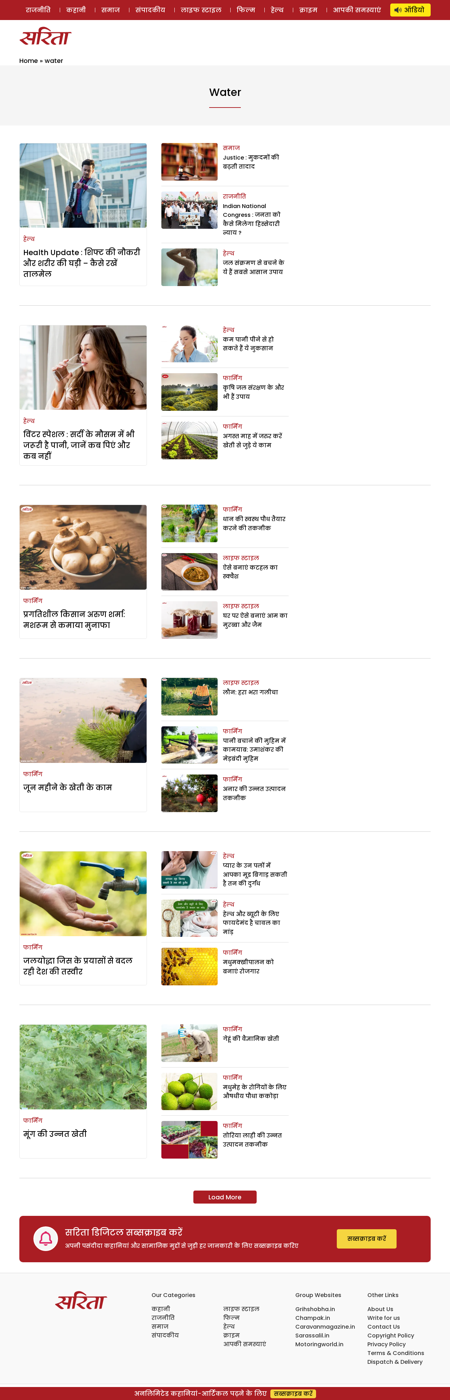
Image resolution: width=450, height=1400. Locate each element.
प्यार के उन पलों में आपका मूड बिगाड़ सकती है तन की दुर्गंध (255, 875)
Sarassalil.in (312, 1335)
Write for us (383, 1318)
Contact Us (383, 1327)
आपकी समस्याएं (357, 10)
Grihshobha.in (315, 1309)
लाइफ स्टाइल (201, 10)
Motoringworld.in (319, 1344)
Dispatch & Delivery (395, 1362)
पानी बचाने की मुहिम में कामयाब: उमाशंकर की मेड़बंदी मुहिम (254, 750)
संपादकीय (150, 10)
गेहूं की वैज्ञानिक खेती (251, 1039)
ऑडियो (414, 10)
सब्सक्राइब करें (366, 1239)
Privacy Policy (386, 1344)
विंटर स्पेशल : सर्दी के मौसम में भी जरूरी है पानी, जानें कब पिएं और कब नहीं (79, 445)
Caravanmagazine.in (325, 1327)
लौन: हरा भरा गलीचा (250, 692)
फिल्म (246, 10)
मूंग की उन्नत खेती (55, 1134)
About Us (380, 1309)
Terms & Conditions (395, 1353)
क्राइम (308, 10)
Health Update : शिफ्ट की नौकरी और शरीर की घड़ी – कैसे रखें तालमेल (81, 263)
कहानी (76, 10)
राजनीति (38, 10)
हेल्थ (277, 10)
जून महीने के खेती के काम (67, 788)
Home (28, 60)
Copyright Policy (390, 1335)
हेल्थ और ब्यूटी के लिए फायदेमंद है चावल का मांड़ (251, 923)
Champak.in (312, 1318)
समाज (110, 10)
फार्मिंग (232, 378)
